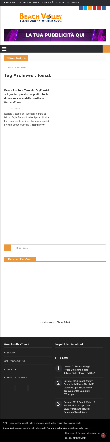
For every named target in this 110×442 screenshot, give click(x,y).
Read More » (39, 125)
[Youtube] (99, 8)
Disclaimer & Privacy (75, 433)
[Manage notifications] (103, 435)
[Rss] (90, 8)
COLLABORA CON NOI (28, 2)
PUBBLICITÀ (47, 2)
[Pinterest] (94, 8)
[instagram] (104, 8)
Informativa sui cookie (97, 433)
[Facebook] (81, 8)
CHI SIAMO (9, 2)
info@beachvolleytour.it (79, 428)
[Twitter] (85, 8)
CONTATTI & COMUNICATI (68, 2)
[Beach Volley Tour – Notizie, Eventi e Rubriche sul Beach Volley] (55, 17)
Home (10, 68)
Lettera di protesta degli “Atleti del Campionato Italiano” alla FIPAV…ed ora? (80, 369)
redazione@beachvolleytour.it (31, 428)
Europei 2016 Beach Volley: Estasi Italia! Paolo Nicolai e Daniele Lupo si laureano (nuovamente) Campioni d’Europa (79, 387)
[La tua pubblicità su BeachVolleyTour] (55, 35)
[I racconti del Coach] (55, 291)
